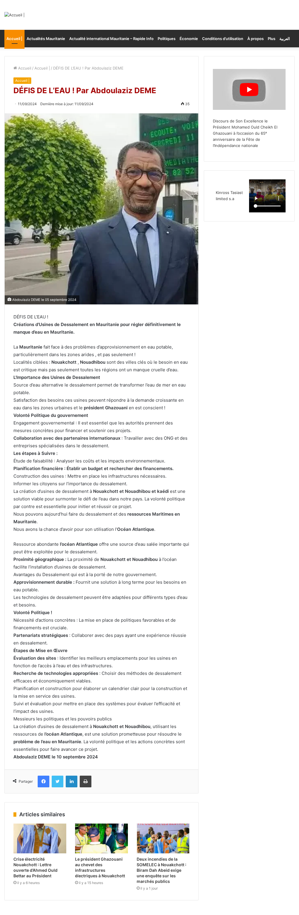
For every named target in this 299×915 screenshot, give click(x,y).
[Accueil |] (14, 15)
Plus (271, 38)
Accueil (24, 68)
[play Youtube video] (249, 89)
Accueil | (14, 38)
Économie (189, 38)
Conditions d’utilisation (222, 38)
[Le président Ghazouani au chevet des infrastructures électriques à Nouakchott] (101, 838)
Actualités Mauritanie (46, 38)
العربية (284, 38)
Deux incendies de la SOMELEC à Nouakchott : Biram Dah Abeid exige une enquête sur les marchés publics (161, 870)
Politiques (166, 38)
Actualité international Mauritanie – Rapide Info (111, 38)
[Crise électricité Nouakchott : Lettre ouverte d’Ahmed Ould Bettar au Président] (39, 838)
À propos (255, 38)
